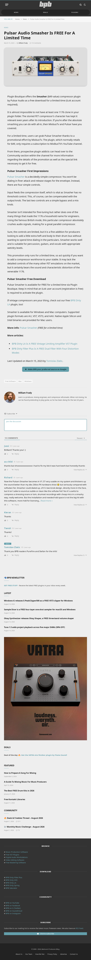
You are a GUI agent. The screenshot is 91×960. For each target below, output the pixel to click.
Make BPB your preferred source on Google (47, 369)
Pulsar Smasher (16, 176)
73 (19, 830)
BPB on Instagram (13, 913)
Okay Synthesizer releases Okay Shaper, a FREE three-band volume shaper (39, 618)
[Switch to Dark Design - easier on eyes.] (84, 5)
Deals (45, 12)
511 (19, 821)
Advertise (63, 954)
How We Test (39, 954)
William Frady (23, 43)
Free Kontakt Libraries (14, 799)
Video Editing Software (15, 860)
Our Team (28, 954)
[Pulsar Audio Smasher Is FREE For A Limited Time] (45, 66)
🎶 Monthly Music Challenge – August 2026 (24, 827)
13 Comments (36, 43)
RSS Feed (79, 928)
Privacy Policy (52, 954)
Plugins (74, 12)
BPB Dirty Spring (12, 885)
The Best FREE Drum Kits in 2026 (19, 790)
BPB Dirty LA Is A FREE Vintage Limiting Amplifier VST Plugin (44, 343)
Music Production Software (17, 852)
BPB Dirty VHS (11, 880)
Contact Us (74, 954)
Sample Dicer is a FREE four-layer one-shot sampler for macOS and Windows (39, 609)
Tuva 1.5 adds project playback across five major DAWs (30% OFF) (34, 627)
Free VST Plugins (12, 854)
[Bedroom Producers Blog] (45, 4)
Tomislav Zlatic (54, 361)
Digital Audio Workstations (17, 857)
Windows (28, 381)
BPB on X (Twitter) (13, 908)
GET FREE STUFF (11, 585)
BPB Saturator (11, 888)
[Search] (80, 4)
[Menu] (6, 4)
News (16, 12)
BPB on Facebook (13, 905)
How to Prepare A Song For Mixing (20, 773)
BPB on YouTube (12, 903)
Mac (20, 381)
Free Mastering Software (16, 862)
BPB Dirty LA (11, 883)
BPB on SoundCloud (14, 911)
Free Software (10, 381)
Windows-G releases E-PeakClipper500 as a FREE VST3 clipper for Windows (38, 600)
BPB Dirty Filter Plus (14, 877)
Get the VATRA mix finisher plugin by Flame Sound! (44, 755)
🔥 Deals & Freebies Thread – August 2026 (23, 818)
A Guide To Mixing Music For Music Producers (25, 782)
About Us (19, 954)
